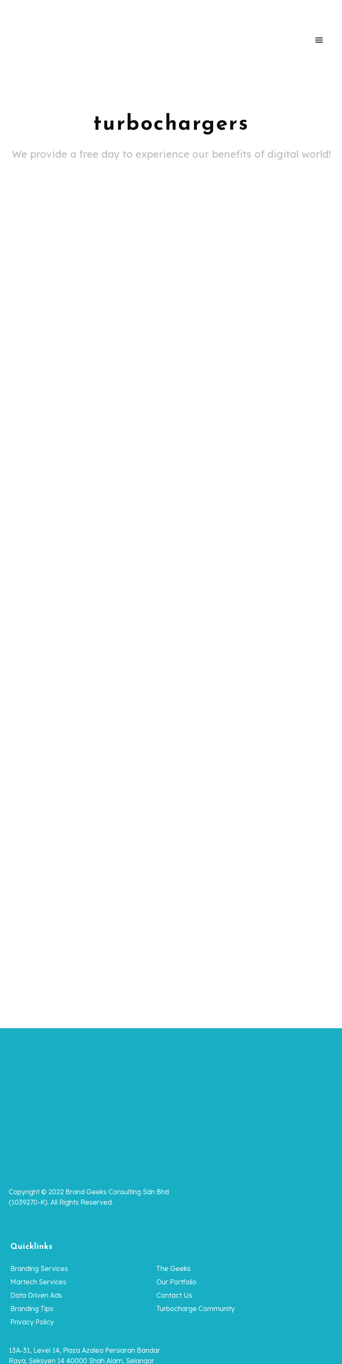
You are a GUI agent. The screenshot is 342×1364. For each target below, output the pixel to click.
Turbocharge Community (195, 1308)
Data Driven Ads (36, 1295)
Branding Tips (31, 1308)
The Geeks (173, 1268)
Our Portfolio (176, 1282)
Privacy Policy (32, 1322)
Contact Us (174, 1295)
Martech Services (38, 1282)
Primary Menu (319, 40)
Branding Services (39, 1268)
